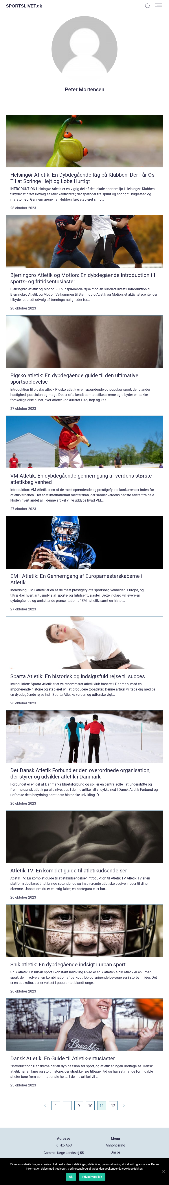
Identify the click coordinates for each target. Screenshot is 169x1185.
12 (113, 1105)
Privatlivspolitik (92, 1176)
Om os (115, 1152)
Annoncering (115, 1145)
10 (90, 1105)
